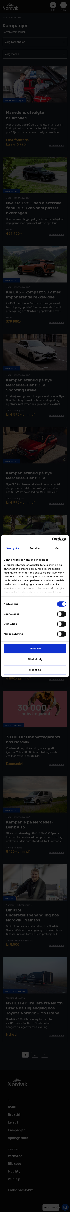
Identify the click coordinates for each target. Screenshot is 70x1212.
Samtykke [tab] (12, 548)
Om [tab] (57, 548)
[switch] (61, 614)
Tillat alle (35, 648)
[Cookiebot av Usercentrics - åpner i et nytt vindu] (52, 539)
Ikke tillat (35, 669)
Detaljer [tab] (35, 548)
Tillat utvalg (35, 659)
